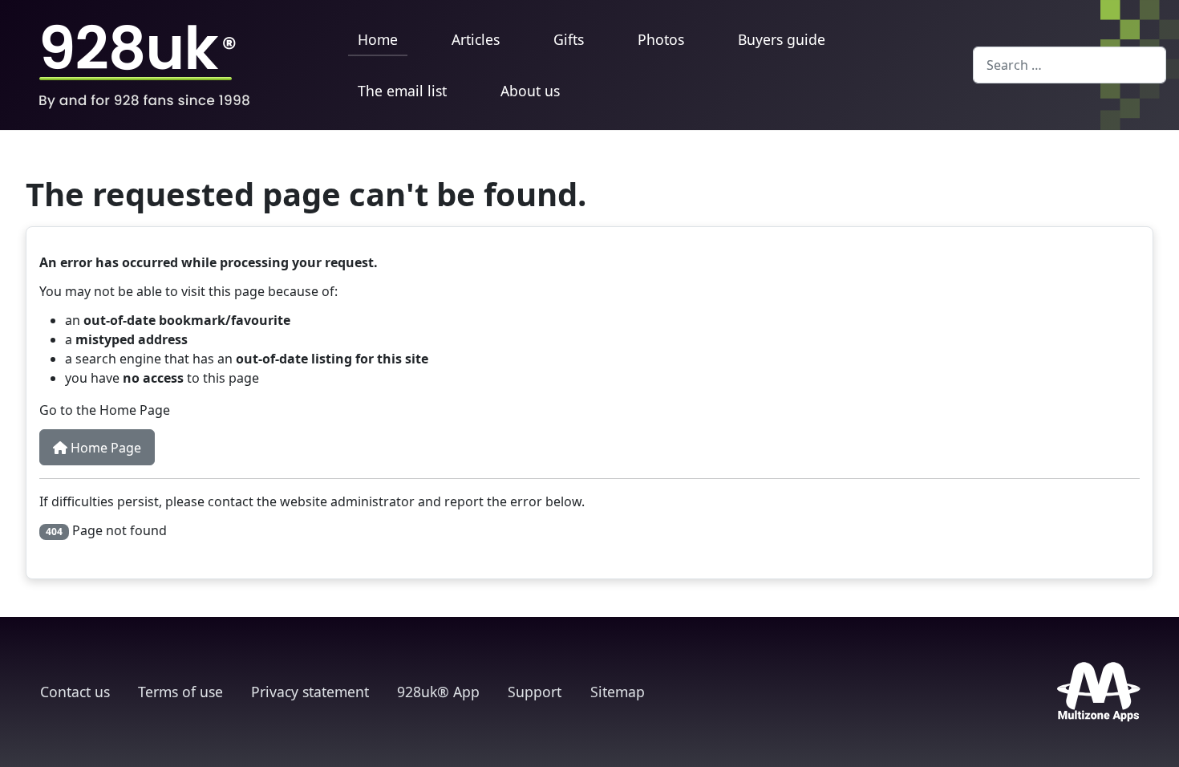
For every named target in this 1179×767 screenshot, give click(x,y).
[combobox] (1069, 65)
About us (530, 90)
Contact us (75, 691)
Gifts (568, 39)
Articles (476, 39)
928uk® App (438, 691)
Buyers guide (781, 39)
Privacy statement (310, 691)
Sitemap (617, 691)
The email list (402, 90)
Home (378, 39)
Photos (661, 39)
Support (534, 691)
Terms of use (180, 691)
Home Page (104, 448)
